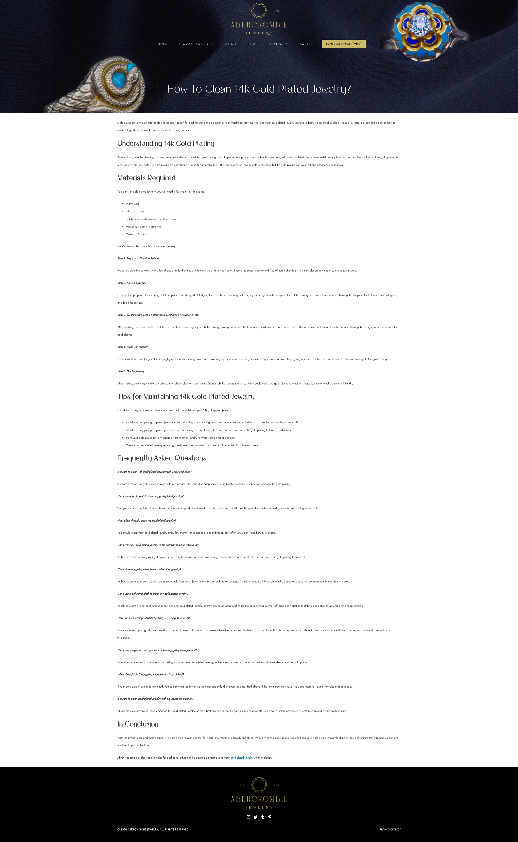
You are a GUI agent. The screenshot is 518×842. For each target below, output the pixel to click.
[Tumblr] (263, 817)
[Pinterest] (270, 817)
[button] (210, 44)
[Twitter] (256, 817)
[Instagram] (248, 817)
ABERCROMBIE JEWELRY (143, 829)
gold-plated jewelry (241, 758)
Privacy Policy (390, 829)
